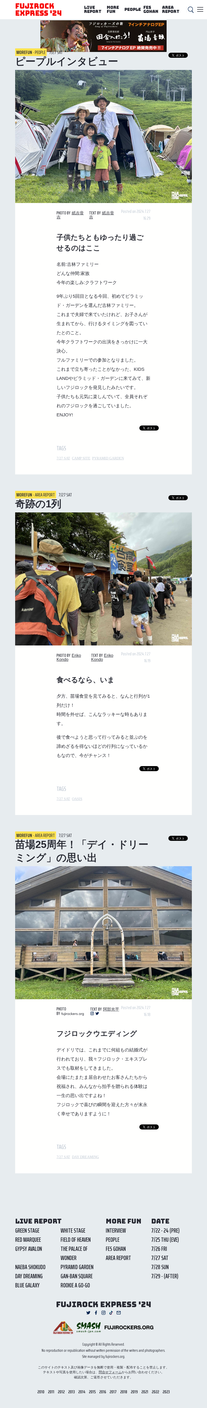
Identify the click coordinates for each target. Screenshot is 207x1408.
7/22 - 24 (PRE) (165, 1230)
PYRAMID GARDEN (108, 458)
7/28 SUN (160, 1267)
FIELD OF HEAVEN (76, 1240)
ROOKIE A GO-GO (75, 1285)
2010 (40, 1391)
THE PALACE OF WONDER (74, 1253)
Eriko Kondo (102, 657)
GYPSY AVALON (28, 1249)
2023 (166, 1391)
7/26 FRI (159, 1249)
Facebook (95, 1312)
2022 (155, 1391)
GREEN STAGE (27, 1230)
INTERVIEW (116, 1230)
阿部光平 (111, 1009)
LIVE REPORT (92, 9)
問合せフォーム (110, 1372)
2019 (134, 1391)
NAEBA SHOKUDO (30, 1267)
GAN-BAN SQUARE (77, 1276)
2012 (61, 1391)
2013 (71, 1391)
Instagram (92, 1013)
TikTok (111, 1312)
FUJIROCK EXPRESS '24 (38, 9)
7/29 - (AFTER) (164, 1276)
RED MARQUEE (28, 1240)
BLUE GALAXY (27, 1285)
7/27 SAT (63, 458)
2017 (113, 1391)
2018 (123, 1391)
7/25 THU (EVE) (165, 1240)
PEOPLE (132, 9)
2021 (144, 1391)
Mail (118, 1312)
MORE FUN (113, 9)
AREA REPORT (170, 9)
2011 (51, 1391)
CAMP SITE (81, 458)
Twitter (97, 1013)
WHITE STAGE (73, 1230)
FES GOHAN (150, 9)
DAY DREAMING (85, 1157)
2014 (81, 1391)
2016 (102, 1391)
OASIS (77, 799)
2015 (92, 1391)
